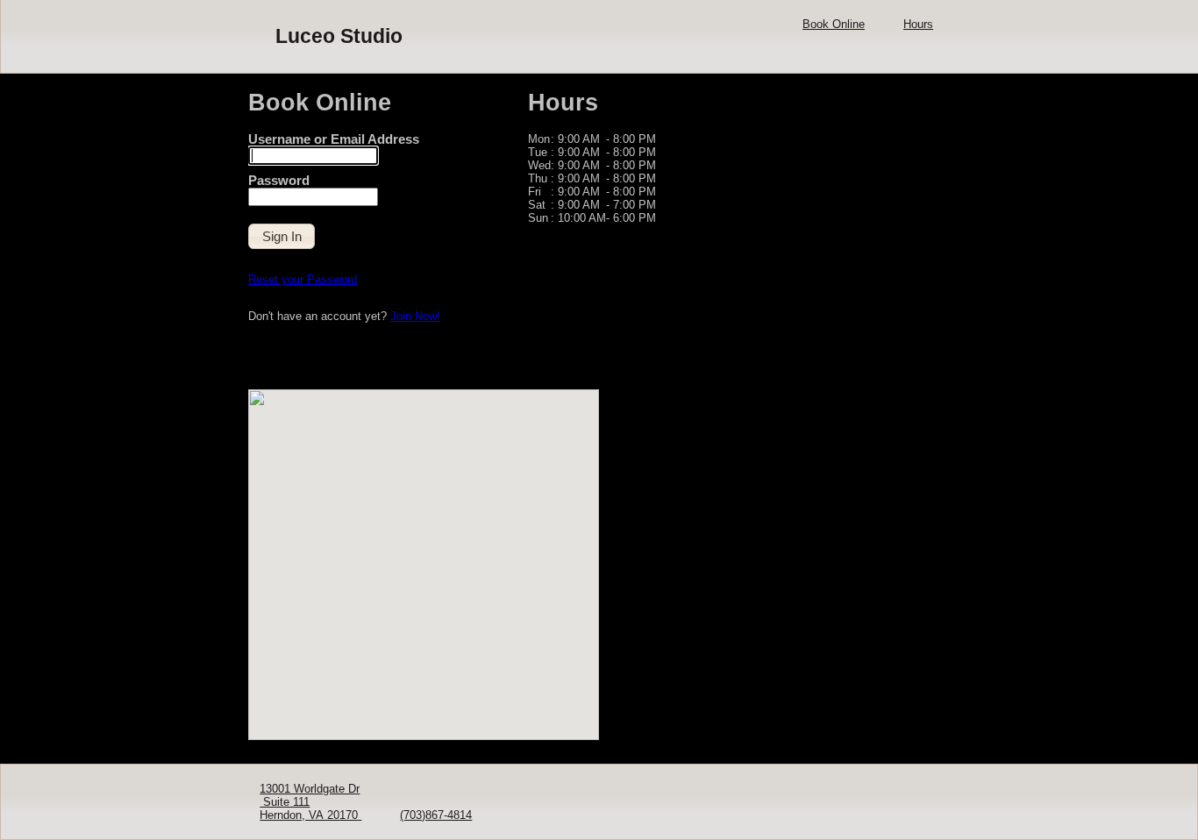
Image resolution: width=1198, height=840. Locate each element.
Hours (918, 24)
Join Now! (415, 316)
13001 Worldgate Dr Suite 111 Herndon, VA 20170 (310, 802)
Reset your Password (302, 279)
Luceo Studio (339, 36)
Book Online (833, 24)
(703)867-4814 (436, 815)
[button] (281, 237)
